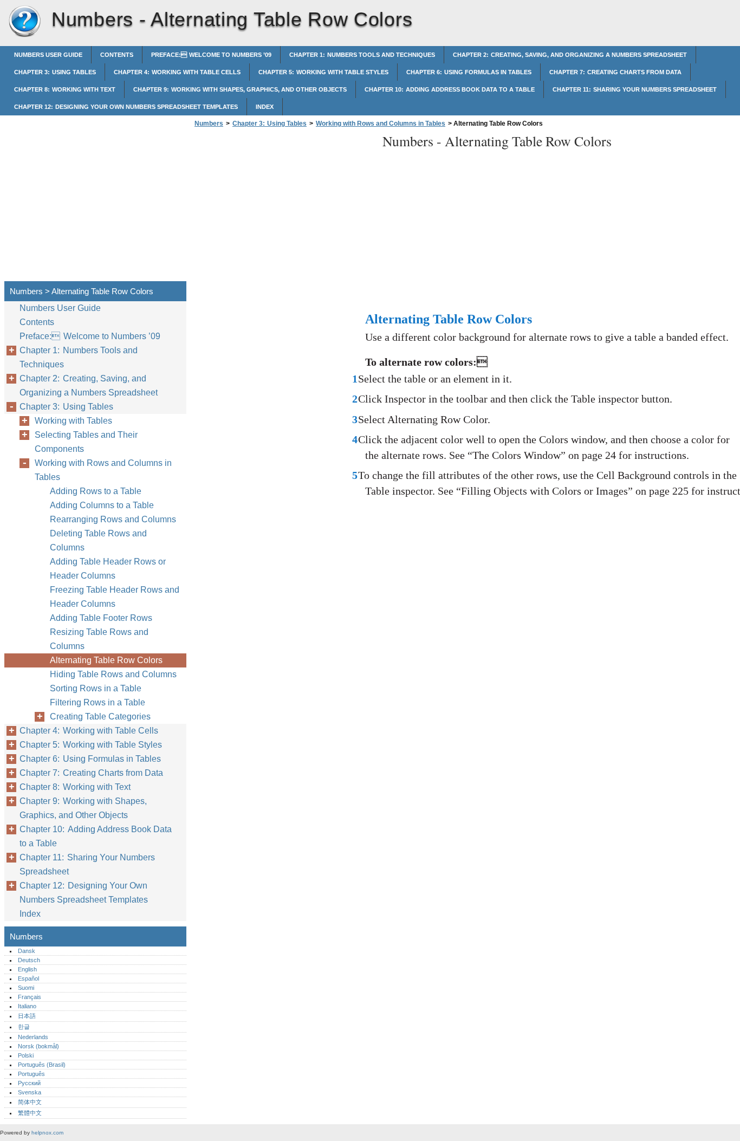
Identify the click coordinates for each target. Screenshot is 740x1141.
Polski (26, 1055)
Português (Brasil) (42, 1064)
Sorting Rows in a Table (95, 688)
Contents (116, 54)
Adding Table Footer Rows (101, 618)
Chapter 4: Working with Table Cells (177, 72)
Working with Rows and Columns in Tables (380, 123)
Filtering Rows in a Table (97, 702)
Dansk (26, 951)
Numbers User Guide (48, 54)
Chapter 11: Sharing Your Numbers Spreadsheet (635, 89)
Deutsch (29, 960)
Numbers (24, 21)
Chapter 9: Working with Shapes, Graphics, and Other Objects (240, 89)
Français (29, 997)
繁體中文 (30, 1113)
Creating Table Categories (100, 716)
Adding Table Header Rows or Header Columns (108, 568)
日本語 (27, 1016)
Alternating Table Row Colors (106, 660)
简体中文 (30, 1102)
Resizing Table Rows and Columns (99, 639)
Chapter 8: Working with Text (64, 89)
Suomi (26, 987)
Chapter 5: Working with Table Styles (323, 72)
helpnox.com (47, 1133)
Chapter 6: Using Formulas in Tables (468, 72)
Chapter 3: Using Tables (55, 72)
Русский (29, 1083)
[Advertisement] (283, 207)
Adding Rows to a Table (95, 491)
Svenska (29, 1092)
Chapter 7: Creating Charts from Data (615, 72)
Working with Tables (73, 420)
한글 (24, 1026)
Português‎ (31, 1074)
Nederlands (33, 1037)
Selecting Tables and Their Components (86, 441)
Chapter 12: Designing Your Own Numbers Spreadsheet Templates (126, 106)
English (27, 969)
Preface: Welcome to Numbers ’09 (211, 54)
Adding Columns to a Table (102, 505)
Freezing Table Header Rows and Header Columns (114, 596)
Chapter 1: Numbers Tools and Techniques (362, 54)
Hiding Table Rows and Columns (113, 674)
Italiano (27, 1006)
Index (265, 106)
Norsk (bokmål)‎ (38, 1046)
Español (28, 978)
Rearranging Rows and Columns (113, 519)
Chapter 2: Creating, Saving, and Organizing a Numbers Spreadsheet (570, 54)
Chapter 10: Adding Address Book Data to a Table (450, 89)
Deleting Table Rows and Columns (98, 540)
